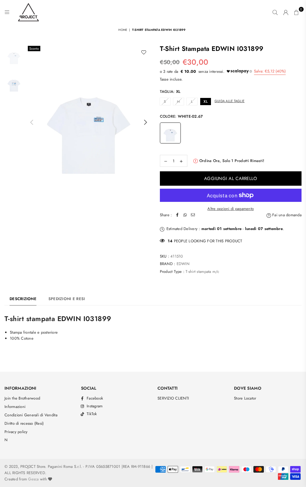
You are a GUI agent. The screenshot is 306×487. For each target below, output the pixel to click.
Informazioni (14, 406)
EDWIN (183, 264)
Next (145, 122)
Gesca (33, 479)
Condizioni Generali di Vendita (30, 415)
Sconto (34, 48)
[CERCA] (275, 12)
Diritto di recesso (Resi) (24, 423)
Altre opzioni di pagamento (230, 208)
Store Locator (245, 398)
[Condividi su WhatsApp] (185, 215)
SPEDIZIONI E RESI (66, 299)
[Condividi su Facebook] (177, 215)
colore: (181, 116)
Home (122, 30)
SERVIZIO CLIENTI (173, 398)
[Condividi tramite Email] (193, 215)
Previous (31, 122)
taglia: (170, 91)
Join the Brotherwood (22, 398)
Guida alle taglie (229, 101)
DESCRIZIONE (23, 299)
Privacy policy (16, 432)
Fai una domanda (286, 215)
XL (206, 101)
